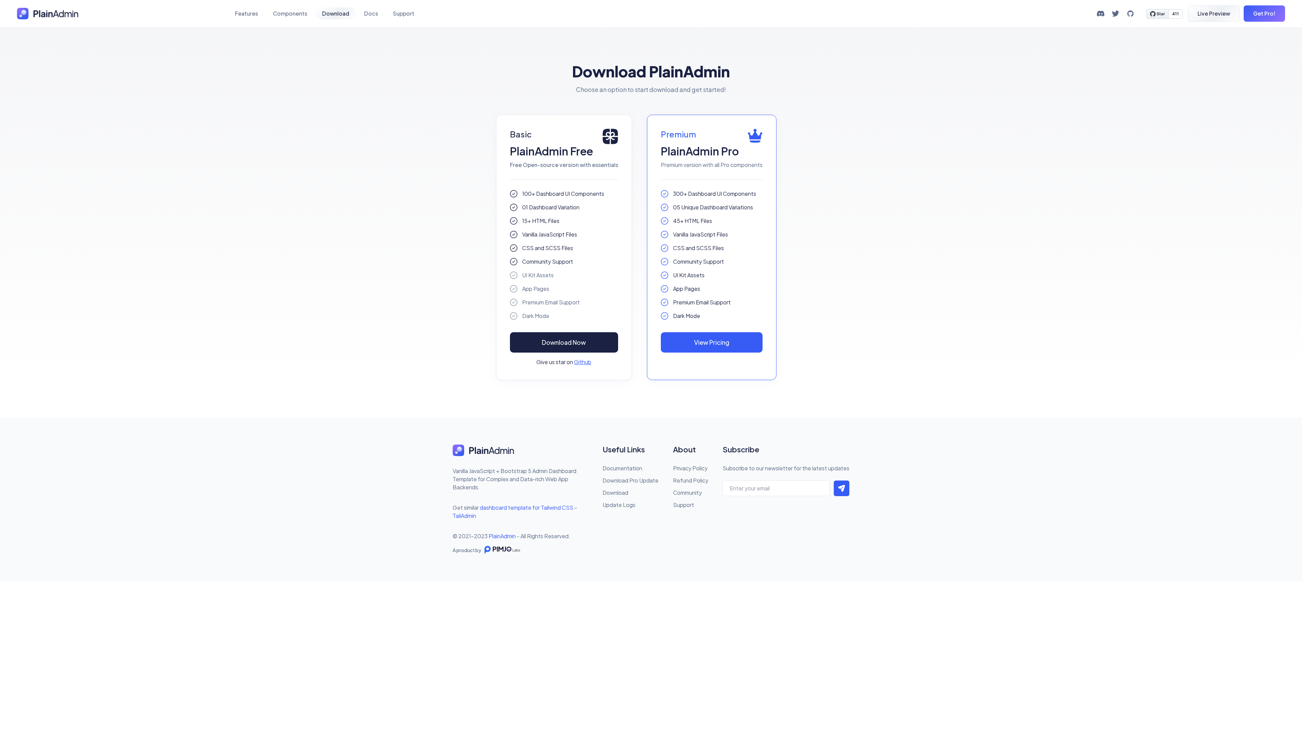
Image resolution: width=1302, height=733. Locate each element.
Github (582, 361)
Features (246, 13)
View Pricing (711, 342)
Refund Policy (690, 480)
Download (335, 13)
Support (403, 13)
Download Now (564, 342)
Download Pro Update (630, 480)
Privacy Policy (690, 468)
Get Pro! (1264, 13)
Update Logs (619, 504)
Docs (371, 13)
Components (290, 13)
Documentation (622, 468)
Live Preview (1214, 13)
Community (687, 492)
